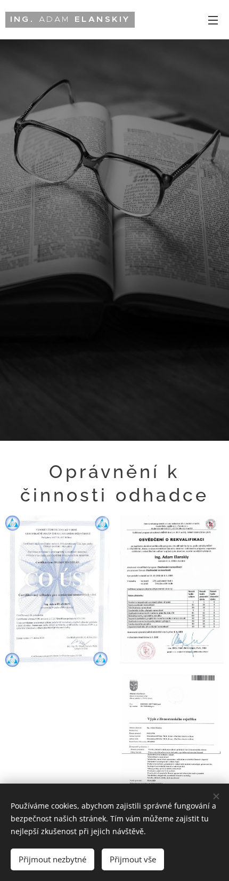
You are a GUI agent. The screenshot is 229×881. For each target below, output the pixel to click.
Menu (213, 19)
